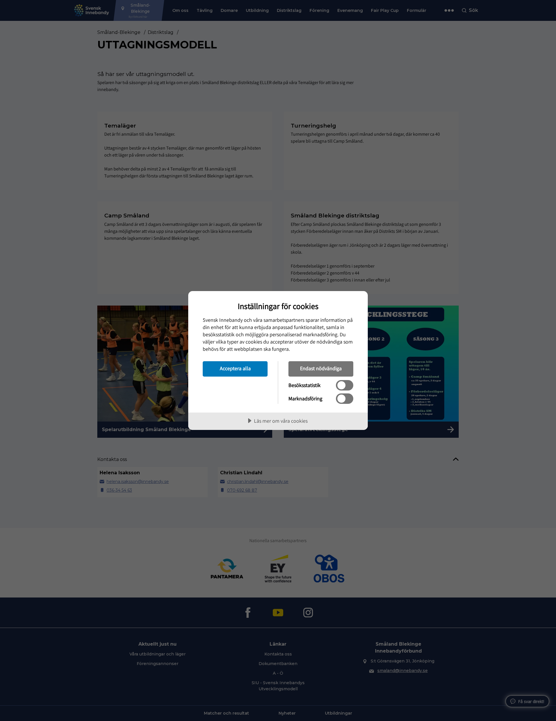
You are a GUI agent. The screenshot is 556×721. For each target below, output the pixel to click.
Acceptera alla (235, 368)
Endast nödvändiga (321, 368)
